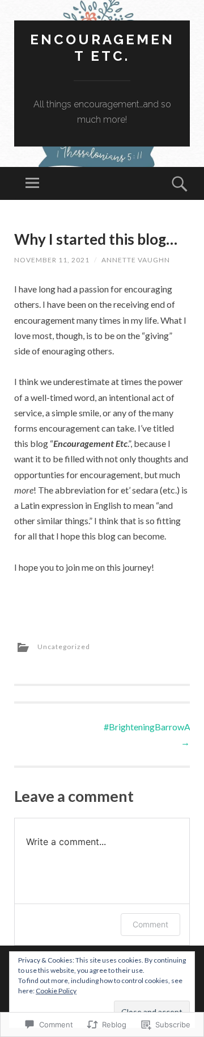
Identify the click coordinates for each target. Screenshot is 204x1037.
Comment (150, 924)
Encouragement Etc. (102, 47)
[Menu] (32, 183)
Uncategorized (63, 646)
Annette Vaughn (135, 260)
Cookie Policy (56, 990)
